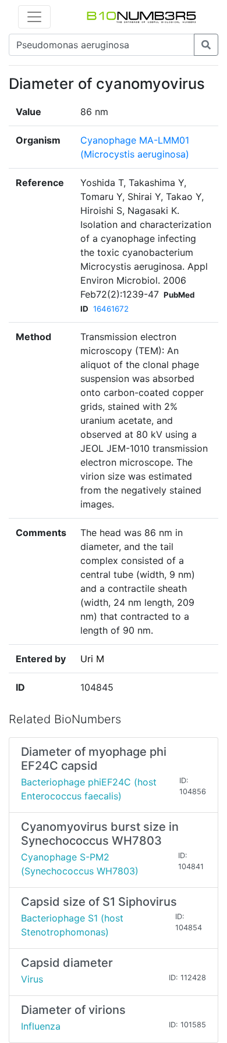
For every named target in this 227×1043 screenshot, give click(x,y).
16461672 (111, 308)
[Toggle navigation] (34, 16)
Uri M (92, 659)
